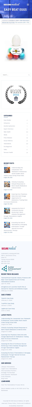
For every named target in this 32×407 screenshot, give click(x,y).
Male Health (7, 132)
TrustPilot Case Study (7, 303)
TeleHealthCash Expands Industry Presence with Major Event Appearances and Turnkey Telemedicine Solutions (16, 279)
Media (5, 134)
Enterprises (7, 123)
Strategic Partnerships (8, 372)
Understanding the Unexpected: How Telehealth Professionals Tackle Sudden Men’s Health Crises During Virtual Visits (15, 171)
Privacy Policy (12, 403)
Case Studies (7, 120)
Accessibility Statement (16, 406)
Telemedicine (7, 143)
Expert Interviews (8, 129)
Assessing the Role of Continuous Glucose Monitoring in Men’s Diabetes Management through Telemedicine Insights (14, 212)
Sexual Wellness (8, 140)
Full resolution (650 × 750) (22, 22)
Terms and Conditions (23, 403)
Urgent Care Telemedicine (9, 368)
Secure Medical (18, 401)
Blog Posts (4, 378)
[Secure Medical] (12, 4)
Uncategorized (8, 146)
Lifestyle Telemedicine (8, 366)
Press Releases (8, 137)
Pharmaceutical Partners (8, 370)
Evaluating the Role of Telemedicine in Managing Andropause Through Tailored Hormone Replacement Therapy (15, 226)
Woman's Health (8, 152)
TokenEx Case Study (7, 298)
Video (5, 149)
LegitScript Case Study (8, 308)
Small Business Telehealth (9, 374)
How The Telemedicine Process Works (12, 385)
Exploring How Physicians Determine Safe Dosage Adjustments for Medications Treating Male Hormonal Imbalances (15, 198)
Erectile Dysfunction (9, 126)
